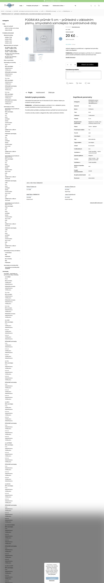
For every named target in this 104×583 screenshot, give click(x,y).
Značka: (69, 31)
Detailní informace (70, 57)
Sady (4, 24)
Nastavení (51, 580)
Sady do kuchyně (8, 26)
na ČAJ (7, 361)
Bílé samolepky (9, 112)
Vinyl (90, 106)
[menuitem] (21, 5)
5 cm (6, 64)
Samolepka (91, 142)
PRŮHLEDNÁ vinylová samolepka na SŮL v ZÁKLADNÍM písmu (93, 102)
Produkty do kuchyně (8, 33)
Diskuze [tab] (51, 92)
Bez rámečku (8, 258)
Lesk (90, 133)
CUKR (6, 113)
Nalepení (91, 155)
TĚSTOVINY (7, 131)
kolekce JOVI (8, 41)
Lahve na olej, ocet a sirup (12, 28)
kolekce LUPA (8, 43)
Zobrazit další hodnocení (96, 203)
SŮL (6, 128)
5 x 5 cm (7, 92)
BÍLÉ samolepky (9, 66)
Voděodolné (91, 115)
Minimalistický (92, 139)
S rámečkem (8, 252)
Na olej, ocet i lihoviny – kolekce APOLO (11, 57)
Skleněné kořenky (8, 35)
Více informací (52, 574)
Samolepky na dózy (9, 106)
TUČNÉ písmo (8, 70)
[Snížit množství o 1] (67, 65)
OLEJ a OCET (8, 124)
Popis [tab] (30, 92)
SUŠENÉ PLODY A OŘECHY (10, 129)
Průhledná (91, 109)
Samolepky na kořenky (10, 62)
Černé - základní (93, 126)
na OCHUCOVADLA (10, 525)
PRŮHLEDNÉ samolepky (11, 72)
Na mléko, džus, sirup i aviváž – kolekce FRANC (11, 51)
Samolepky (5, 271)
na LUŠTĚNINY (8, 443)
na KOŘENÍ (7, 277)
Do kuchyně (91, 145)
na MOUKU (7, 484)
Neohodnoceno (76, 27)
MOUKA (6, 120)
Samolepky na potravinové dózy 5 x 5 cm (12, 156)
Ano (89, 136)
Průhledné (7, 256)
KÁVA (6, 117)
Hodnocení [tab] (40, 92)
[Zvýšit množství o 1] (75, 65)
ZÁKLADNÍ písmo (9, 68)
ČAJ (6, 115)
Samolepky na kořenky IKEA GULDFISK (12, 268)
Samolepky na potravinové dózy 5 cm (12, 109)
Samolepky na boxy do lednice (12, 250)
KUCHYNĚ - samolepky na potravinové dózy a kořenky (11, 274)
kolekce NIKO (8, 39)
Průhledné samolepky (10, 133)
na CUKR (7, 320)
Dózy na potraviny (8, 60)
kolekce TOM (8, 37)
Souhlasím (53, 578)
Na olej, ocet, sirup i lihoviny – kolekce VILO (12, 54)
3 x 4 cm (7, 78)
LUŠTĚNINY (7, 119)
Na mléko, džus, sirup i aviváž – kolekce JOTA (11, 48)
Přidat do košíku (87, 64)
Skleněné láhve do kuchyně (11, 45)
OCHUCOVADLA (8, 122)
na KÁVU (7, 402)
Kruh (90, 112)
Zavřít (98, 88)
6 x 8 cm (7, 335)
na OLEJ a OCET (9, 566)
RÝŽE (6, 126)
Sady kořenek (8, 30)
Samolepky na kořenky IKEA (11, 265)
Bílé (6, 254)
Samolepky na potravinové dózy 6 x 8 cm (12, 203)
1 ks (89, 129)
